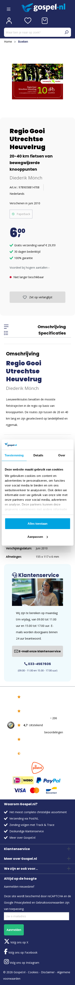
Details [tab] (38, 455)
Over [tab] (61, 455)
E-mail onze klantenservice (39, 651)
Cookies (33, 972)
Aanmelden (14, 930)
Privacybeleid (22, 902)
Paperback (23, 214)
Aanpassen (35, 536)
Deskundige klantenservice (26, 831)
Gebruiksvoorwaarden (50, 902)
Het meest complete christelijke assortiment (38, 812)
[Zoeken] (66, 32)
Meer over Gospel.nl (22, 837)
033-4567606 (39, 664)
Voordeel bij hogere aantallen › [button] (29, 267)
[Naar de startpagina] (46, 7)
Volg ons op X (19, 942)
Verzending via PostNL (24, 818)
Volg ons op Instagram (24, 962)
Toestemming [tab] (14, 455)
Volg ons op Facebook (22, 952)
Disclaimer (48, 972)
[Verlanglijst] (28, 20)
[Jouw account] (9, 20)
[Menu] (8, 7)
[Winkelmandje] (45, 20)
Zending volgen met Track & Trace (31, 825)
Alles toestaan (37, 523)
